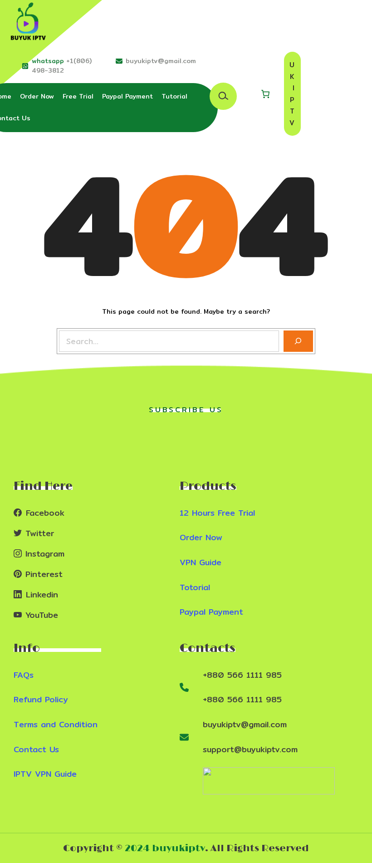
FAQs (24, 674)
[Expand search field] (223, 96)
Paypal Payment (211, 611)
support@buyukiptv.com (250, 749)
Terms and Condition (56, 724)
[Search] (298, 341)
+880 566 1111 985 (242, 674)
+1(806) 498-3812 (62, 65)
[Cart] (265, 94)
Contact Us (36, 749)
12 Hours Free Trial (217, 512)
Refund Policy (41, 699)
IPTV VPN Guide (45, 773)
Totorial (195, 587)
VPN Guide (200, 562)
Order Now (201, 537)
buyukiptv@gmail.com (161, 61)
